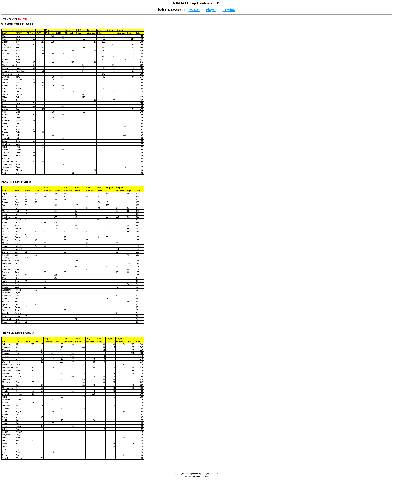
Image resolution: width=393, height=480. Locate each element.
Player (211, 10)
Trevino (229, 10)
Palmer (194, 10)
